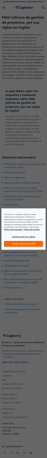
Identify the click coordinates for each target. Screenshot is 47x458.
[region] (23, 229)
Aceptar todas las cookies (23, 244)
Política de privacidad (13, 229)
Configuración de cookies (23, 237)
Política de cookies (32, 229)
